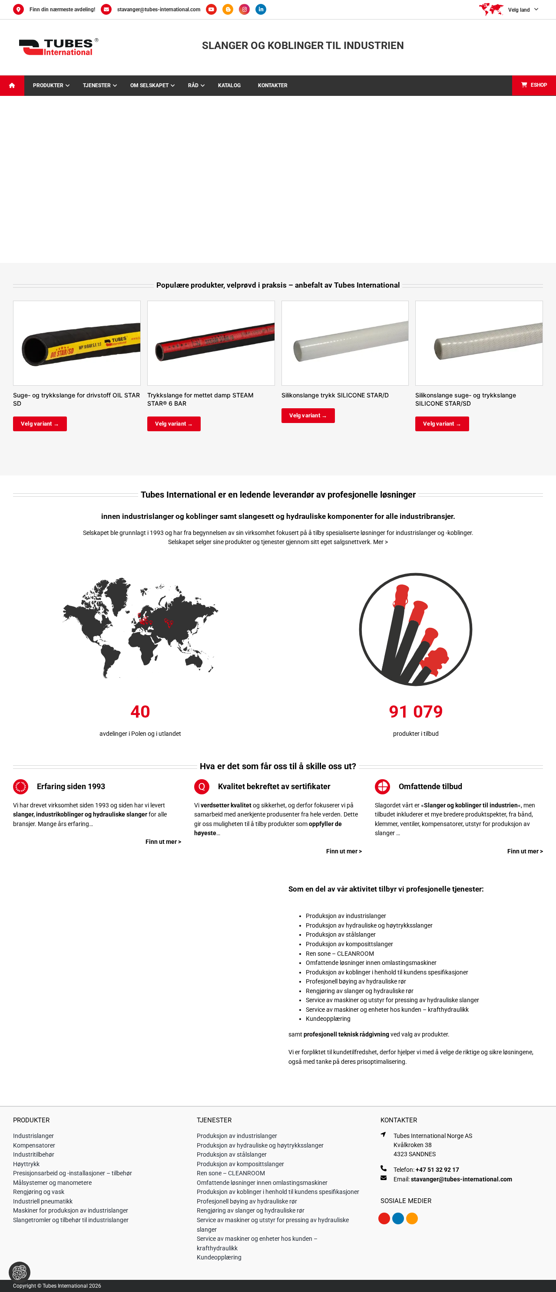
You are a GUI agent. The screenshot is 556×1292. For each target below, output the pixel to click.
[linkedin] (398, 1218)
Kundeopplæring (328, 1018)
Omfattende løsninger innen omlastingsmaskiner (371, 962)
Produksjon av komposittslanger (349, 944)
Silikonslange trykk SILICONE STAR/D (335, 395)
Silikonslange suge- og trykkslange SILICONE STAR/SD (465, 399)
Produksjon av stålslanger (341, 934)
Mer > (380, 541)
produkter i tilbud (416, 733)
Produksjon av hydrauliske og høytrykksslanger (369, 925)
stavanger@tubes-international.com (158, 10)
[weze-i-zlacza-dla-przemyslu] (416, 567)
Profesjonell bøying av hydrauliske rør (356, 981)
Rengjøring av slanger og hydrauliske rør (360, 990)
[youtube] (384, 1218)
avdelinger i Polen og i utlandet (140, 733)
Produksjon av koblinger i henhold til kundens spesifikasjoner (387, 972)
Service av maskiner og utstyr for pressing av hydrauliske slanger (392, 1000)
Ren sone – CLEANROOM (340, 953)
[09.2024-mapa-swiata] (140, 567)
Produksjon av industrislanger (346, 915)
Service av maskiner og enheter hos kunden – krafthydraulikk (387, 1009)
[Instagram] (247, 10)
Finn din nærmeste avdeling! (62, 10)
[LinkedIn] (263, 10)
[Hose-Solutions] (230, 10)
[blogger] (412, 1218)
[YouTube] (214, 10)
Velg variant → (40, 423)
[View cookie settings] (19, 1272)
